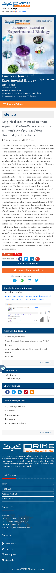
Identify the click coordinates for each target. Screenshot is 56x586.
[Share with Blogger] (32, 392)
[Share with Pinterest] (26, 392)
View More (45, 362)
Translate (21, 11)
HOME (4, 484)
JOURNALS (6, 489)
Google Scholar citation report (19, 288)
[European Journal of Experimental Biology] (28, 45)
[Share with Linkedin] (20, 392)
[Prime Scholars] (16, 4)
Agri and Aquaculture (15, 406)
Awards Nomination (28, 263)
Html (8, 254)
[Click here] (20, 259)
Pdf (18, 254)
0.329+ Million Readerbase (29, 270)
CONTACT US (7, 499)
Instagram (10, 554)
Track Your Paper (13, 378)
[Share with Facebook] (7, 392)
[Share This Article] (14, 280)
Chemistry (9, 410)
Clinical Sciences (12, 415)
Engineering (10, 419)
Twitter (9, 549)
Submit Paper (11, 375)
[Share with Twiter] (13, 392)
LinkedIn (9, 560)
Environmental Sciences (16, 423)
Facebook (10, 543)
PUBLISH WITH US (9, 494)
